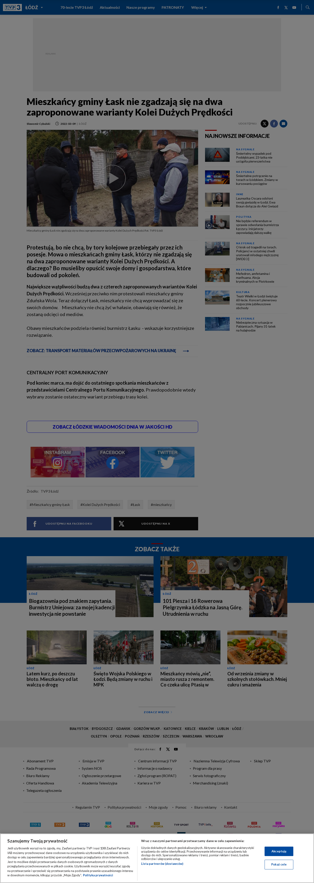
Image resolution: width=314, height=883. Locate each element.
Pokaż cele (279, 864)
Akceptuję (278, 851)
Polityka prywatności (98, 875)
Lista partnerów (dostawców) (162, 864)
